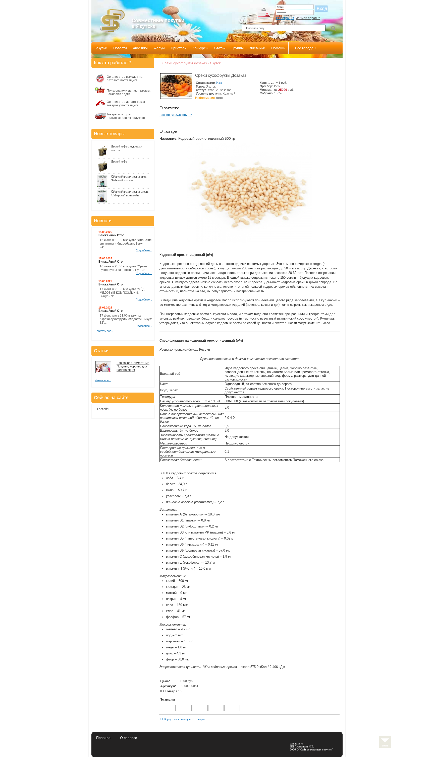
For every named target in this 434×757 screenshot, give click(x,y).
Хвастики (140, 48)
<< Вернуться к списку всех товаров (182, 719)
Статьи (220, 48)
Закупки (100, 48)
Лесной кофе (119, 161)
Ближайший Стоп (111, 235)
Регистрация (285, 18)
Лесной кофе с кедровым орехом (126, 148)
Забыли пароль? (308, 18)
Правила (103, 738)
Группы (238, 48)
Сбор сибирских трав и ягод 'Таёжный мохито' (128, 178)
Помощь (278, 48)
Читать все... (105, 330)
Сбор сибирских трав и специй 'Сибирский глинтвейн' (130, 193)
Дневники (257, 48)
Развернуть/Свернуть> (175, 115)
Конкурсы (200, 48)
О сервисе (128, 738)
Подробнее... (144, 250)
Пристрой (179, 48)
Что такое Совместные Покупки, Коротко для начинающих (133, 366)
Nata (219, 83)
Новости (120, 48)
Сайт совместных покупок (316, 749)
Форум (159, 48)
